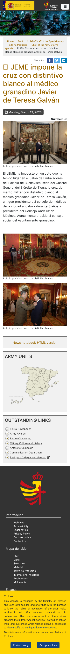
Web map (19, 522)
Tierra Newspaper (20, 428)
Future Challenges (20, 438)
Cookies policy (22, 537)
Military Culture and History (26, 443)
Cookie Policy (21, 645)
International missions (26, 574)
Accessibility (21, 526)
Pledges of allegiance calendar (28, 457)
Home (10, 41)
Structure (19, 563)
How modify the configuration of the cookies (31, 627)
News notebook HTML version (35, 342)
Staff (20, 41)
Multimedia (20, 582)
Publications (21, 578)
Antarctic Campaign (21, 447)
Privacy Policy (22, 533)
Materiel (18, 567)
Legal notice (21, 529)
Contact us (20, 541)
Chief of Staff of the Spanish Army (45, 41)
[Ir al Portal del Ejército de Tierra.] (35, 23)
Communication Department (26, 452)
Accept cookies (48, 645)
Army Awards (18, 433)
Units (17, 559)
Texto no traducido (17, 44)
